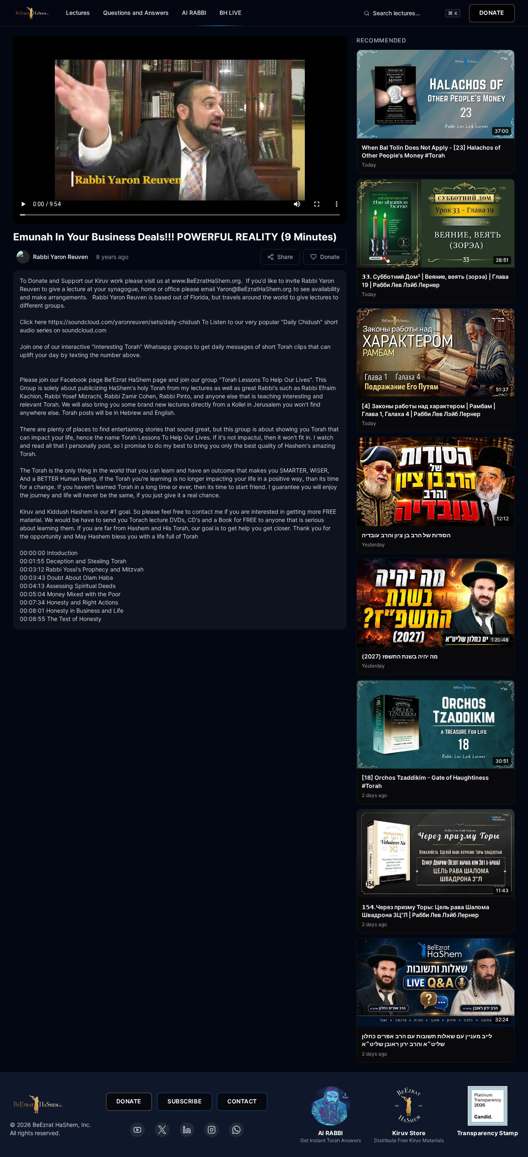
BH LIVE (230, 12)
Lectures (78, 12)
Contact (242, 1101)
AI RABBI (194, 12)
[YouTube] (137, 1129)
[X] (162, 1129)
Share (285, 256)
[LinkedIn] (186, 1129)
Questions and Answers (136, 12)
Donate (491, 12)
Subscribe (184, 1101)
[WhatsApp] (236, 1129)
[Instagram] (211, 1129)
